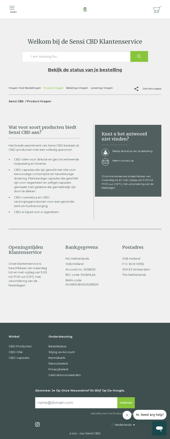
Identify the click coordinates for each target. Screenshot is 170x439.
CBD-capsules (19, 357)
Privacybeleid (58, 369)
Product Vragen (54, 87)
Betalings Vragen (77, 87)
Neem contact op (123, 160)
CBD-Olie (16, 352)
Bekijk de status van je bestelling (85, 69)
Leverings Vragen (102, 87)
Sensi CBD (16, 101)
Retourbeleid (58, 363)
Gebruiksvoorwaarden (64, 375)
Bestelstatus (57, 346)
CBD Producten (20, 346)
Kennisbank (56, 357)
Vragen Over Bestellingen (25, 87)
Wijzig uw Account (61, 352)
